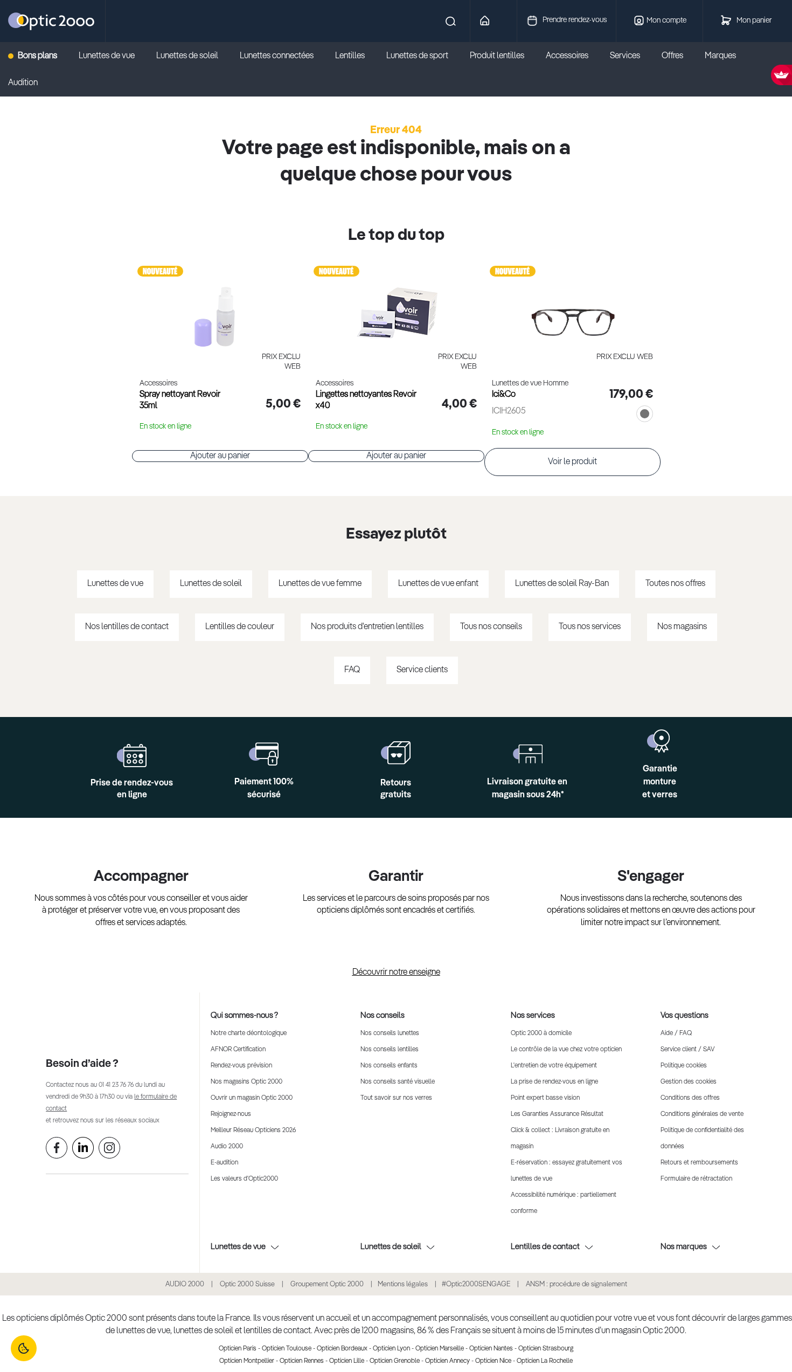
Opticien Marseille (439, 1349)
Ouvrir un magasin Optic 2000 (252, 1098)
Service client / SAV (687, 1049)
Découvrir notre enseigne (396, 972)
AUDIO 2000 (184, 1284)
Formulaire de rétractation (696, 1179)
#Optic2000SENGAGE (476, 1284)
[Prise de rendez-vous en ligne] (132, 755)
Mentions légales (403, 1284)
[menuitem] (38, 56)
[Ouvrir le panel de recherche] (283, 21)
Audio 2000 (227, 1146)
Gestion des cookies (689, 1082)
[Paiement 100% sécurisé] (264, 754)
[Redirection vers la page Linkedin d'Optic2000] (83, 1150)
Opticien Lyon (391, 1349)
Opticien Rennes (302, 1361)
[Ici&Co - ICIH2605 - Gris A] (572, 305)
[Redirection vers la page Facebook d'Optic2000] (56, 1150)
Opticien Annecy (447, 1361)
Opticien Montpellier (246, 1361)
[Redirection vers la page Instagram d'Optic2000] (109, 1150)
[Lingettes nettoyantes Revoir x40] (396, 305)
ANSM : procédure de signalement (576, 1284)
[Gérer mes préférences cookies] (24, 1348)
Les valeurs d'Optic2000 (244, 1179)
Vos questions (684, 1015)
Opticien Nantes (491, 1349)
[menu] (396, 69)
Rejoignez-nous (231, 1114)
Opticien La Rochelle (545, 1361)
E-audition (224, 1163)
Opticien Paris (237, 1349)
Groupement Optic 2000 (327, 1284)
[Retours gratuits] (396, 753)
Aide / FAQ (676, 1033)
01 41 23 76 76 (116, 1085)
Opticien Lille (346, 1361)
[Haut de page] (767, 1331)
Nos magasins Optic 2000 (246, 1082)
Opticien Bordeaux (342, 1349)
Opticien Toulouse (286, 1349)
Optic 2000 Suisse (247, 1284)
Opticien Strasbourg (545, 1349)
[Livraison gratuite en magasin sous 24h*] (528, 754)
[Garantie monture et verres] (660, 741)
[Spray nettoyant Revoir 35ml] (220, 305)
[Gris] (642, 415)
